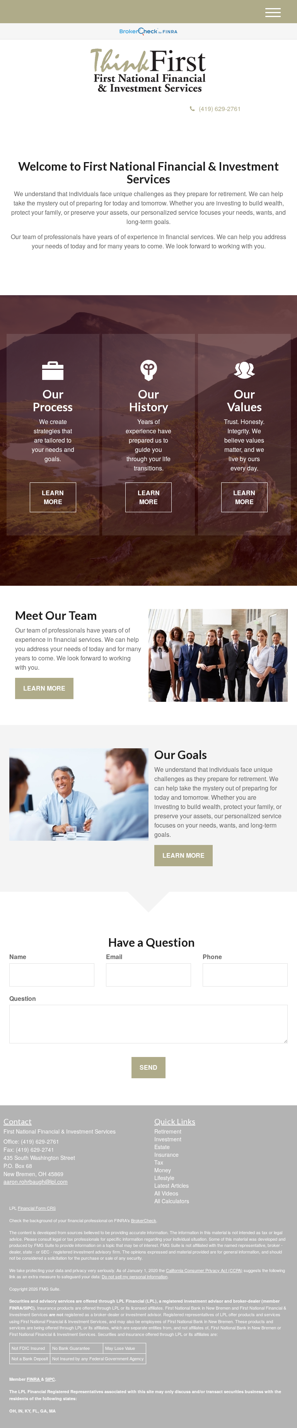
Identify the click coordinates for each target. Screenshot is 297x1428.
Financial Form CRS (37, 1208)
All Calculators (171, 1201)
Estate (162, 1147)
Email (114, 957)
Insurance (166, 1154)
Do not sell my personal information (134, 1276)
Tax (158, 1162)
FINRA (34, 1379)
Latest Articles (171, 1185)
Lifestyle (164, 1178)
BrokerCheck (143, 1220)
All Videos (166, 1193)
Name (17, 957)
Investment (167, 1139)
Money (162, 1170)
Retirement (167, 1131)
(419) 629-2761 (220, 108)
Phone (212, 957)
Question (22, 998)
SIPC (50, 1379)
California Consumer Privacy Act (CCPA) (204, 1270)
